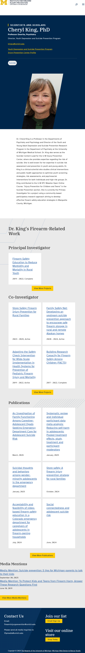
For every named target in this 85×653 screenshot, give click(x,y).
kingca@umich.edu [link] (16, 44)
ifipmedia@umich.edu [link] (13, 633)
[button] (83, 6)
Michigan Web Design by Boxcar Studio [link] (66, 651)
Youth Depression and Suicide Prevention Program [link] (30, 49)
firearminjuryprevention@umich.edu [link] (20, 624)
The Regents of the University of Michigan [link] (36, 651)
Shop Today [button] (53, 639)
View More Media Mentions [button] (14, 598)
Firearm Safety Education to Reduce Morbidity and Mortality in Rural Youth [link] (25, 266)
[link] (16, 4)
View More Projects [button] (42, 288)
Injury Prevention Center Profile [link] (22, 52)
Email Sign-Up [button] (54, 621)
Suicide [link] (12, 63)
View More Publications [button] (42, 555)
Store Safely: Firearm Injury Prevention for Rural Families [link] (25, 311)
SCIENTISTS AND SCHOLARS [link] (28, 25)
